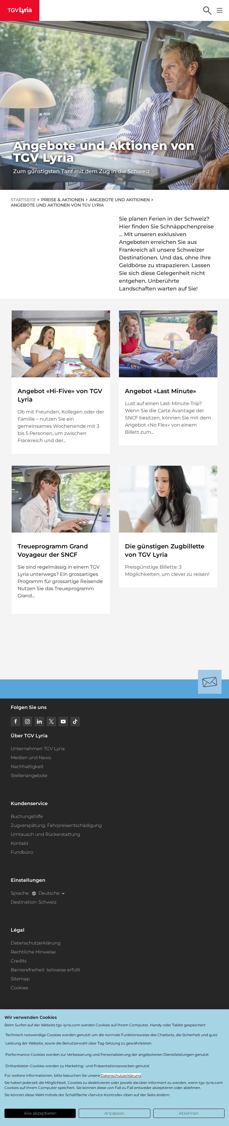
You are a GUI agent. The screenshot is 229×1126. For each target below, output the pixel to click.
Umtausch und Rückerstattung (45, 834)
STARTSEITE (23, 199)
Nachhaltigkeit (27, 766)
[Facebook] (15, 721)
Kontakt (19, 843)
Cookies (19, 987)
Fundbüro (22, 852)
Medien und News (31, 757)
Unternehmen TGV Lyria (38, 748)
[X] (51, 721)
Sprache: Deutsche (35, 893)
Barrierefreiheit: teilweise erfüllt (45, 970)
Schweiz (47, 902)
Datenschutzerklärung (36, 943)
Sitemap (20, 979)
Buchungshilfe (27, 816)
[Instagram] (27, 721)
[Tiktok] (75, 721)
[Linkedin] (39, 721)
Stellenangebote (29, 775)
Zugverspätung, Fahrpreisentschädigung (56, 825)
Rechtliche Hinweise (33, 952)
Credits (19, 961)
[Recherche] (207, 10)
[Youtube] (63, 721)
